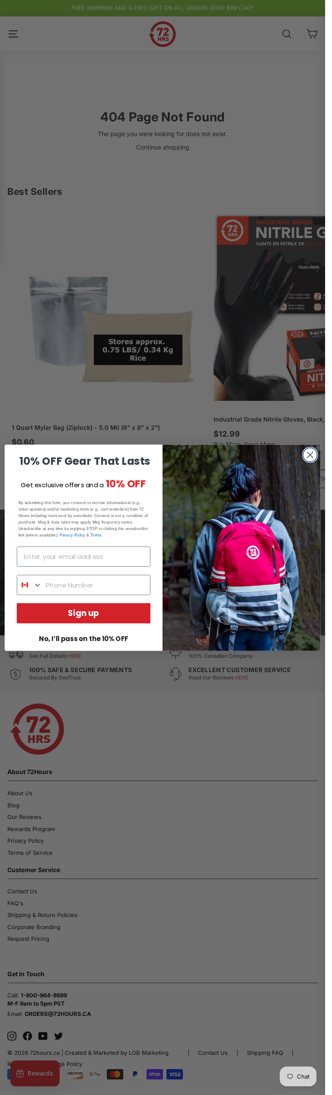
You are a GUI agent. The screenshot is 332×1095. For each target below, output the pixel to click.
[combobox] (29, 584)
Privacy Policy (72, 535)
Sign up (83, 613)
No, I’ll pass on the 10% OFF (83, 639)
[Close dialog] (310, 455)
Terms (95, 535)
